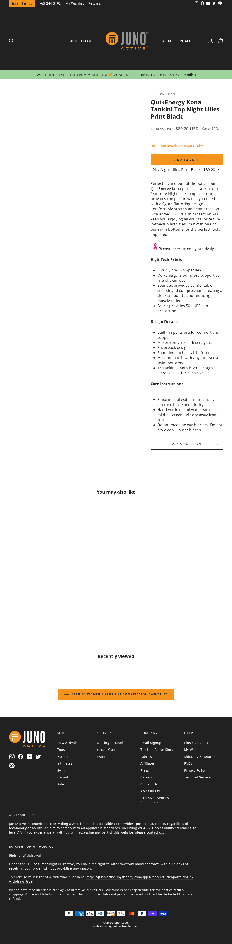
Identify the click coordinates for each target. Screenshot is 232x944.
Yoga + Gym (106, 749)
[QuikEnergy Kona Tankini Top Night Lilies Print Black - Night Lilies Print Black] (34, 608)
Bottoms (63, 756)
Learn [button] (86, 41)
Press (144, 770)
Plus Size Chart (196, 743)
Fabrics (146, 756)
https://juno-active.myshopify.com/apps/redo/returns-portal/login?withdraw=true (101, 879)
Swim (61, 770)
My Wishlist (74, 3)
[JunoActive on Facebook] (20, 756)
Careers (146, 777)
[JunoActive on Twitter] (38, 756)
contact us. (155, 832)
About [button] (167, 41)
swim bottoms (171, 229)
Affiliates (147, 763)
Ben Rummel (129, 926)
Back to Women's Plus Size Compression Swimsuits (119, 694)
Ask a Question (186, 444)
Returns (94, 3)
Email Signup (151, 743)
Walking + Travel (110, 743)
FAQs (188, 763)
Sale (60, 784)
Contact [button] (183, 41)
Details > (189, 75)
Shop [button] (73, 41)
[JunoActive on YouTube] (29, 756)
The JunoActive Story (156, 749)
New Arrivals (67, 743)
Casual (62, 777)
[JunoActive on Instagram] (11, 756)
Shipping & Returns (199, 756)
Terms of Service (197, 777)
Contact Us (149, 784)
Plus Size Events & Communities (154, 800)
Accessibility (150, 791)
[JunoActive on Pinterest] (11, 765)
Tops (61, 749)
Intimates (64, 763)
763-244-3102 (50, 3)
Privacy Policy (195, 770)
